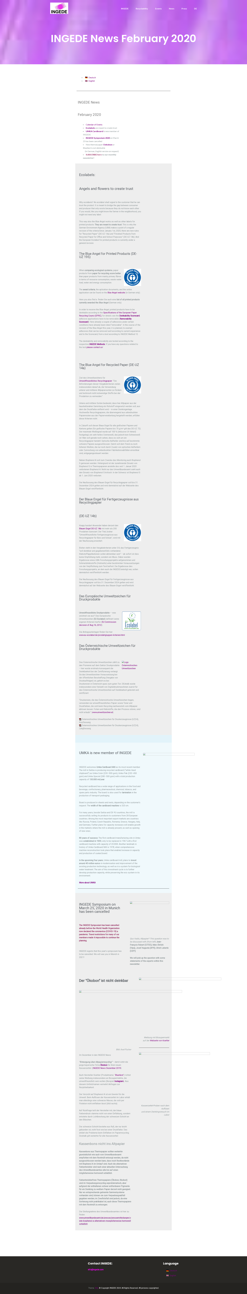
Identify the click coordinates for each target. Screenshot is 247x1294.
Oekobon (107, 144)
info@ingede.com (96, 1269)
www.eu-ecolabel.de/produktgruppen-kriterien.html (102, 635)
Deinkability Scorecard (129, 315)
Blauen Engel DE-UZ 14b (90, 528)
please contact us (95, 347)
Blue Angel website (116, 292)
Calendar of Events (94, 124)
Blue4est (119, 1075)
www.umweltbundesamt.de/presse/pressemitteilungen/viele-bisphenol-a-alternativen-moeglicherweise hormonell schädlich (105, 1221)
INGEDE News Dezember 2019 (107, 1068)
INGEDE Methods (97, 344)
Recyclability (142, 8)
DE (195, 8)
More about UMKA (87, 882)
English (92, 81)
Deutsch (92, 77)
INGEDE (125, 8)
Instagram (118, 1081)
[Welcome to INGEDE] (59, 8)
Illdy (96, 1288)
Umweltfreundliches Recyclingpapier (95, 381)
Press (184, 8)
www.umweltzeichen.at (102, 712)
